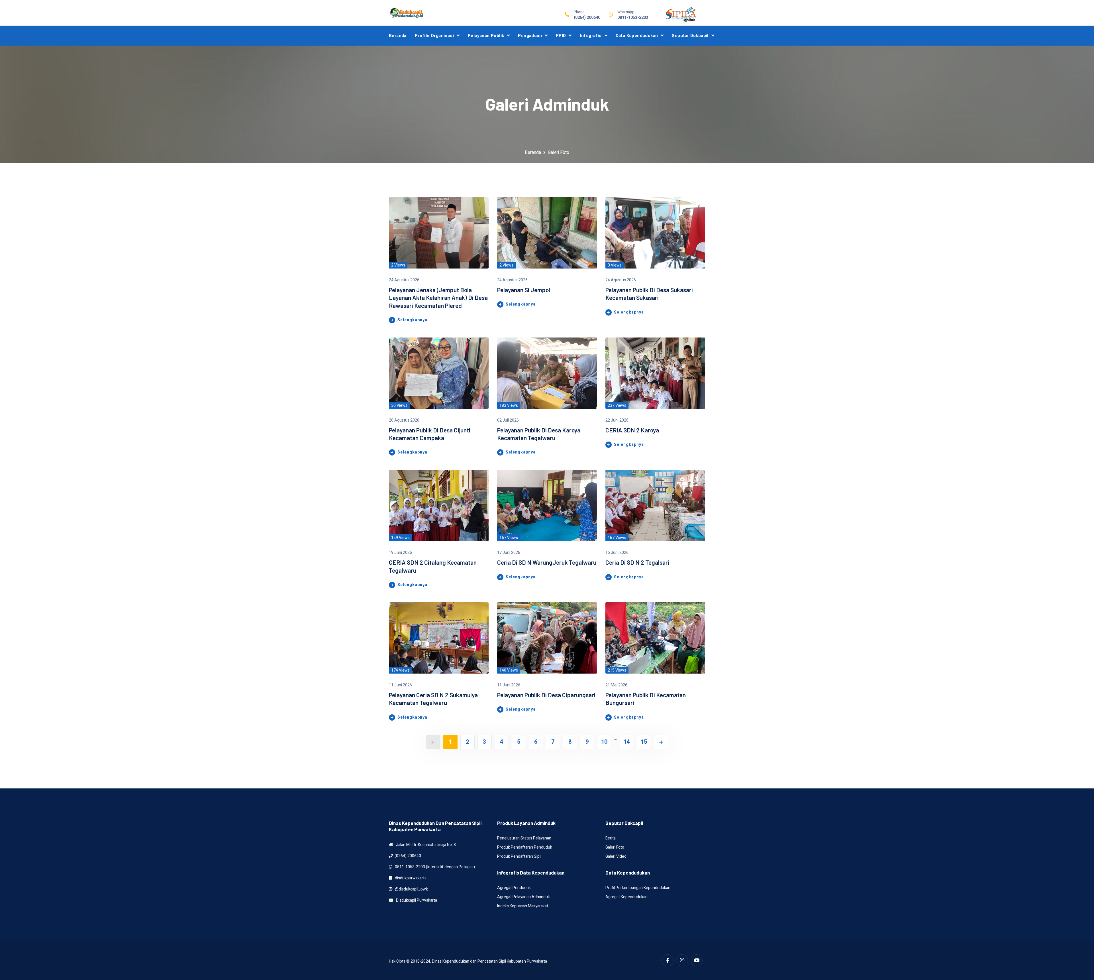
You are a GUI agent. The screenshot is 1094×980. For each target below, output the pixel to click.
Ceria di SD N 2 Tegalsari (637, 562)
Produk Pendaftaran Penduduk (524, 847)
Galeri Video (615, 856)
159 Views (400, 538)
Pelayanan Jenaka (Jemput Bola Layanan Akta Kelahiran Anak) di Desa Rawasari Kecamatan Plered (438, 297)
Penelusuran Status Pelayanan (524, 838)
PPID (561, 35)
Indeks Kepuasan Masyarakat (522, 906)
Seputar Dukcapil (690, 35)
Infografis (591, 35)
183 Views (508, 405)
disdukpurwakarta (409, 878)
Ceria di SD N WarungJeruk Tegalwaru (546, 562)
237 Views (617, 405)
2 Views (398, 265)
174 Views (400, 670)
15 (644, 742)
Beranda (398, 35)
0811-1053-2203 (632, 18)
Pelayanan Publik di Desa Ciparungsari (546, 694)
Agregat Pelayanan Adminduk (523, 897)
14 (627, 742)
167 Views (508, 538)
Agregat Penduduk (514, 888)
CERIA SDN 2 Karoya (632, 430)
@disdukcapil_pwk (410, 889)
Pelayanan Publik (486, 35)
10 (604, 742)
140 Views (508, 670)
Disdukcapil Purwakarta (415, 900)
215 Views (617, 670)
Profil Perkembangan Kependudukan (637, 888)
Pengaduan (530, 35)
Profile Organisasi (434, 35)
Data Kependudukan (637, 35)
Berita (610, 838)
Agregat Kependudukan (626, 897)
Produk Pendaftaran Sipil (519, 856)
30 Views (399, 405)
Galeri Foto (614, 847)
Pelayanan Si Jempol (523, 289)
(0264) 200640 (587, 18)
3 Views (615, 265)
